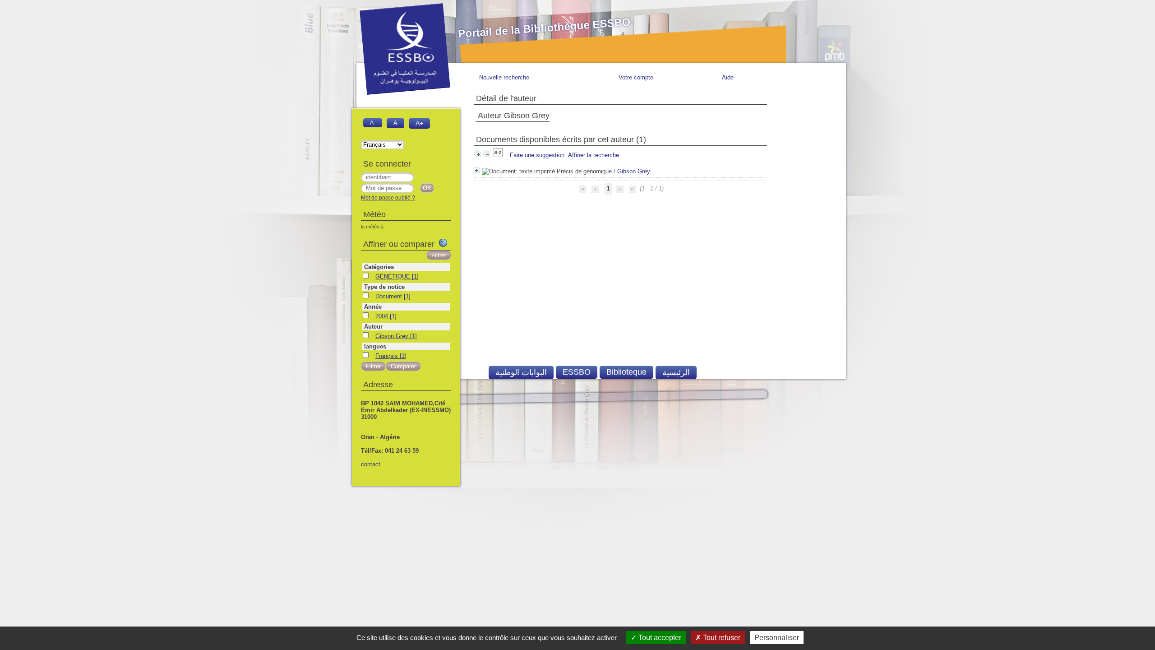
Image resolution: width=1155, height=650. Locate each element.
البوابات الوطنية (521, 372)
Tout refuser (720, 637)
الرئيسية (676, 372)
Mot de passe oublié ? (388, 198)
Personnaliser (776, 637)
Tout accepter (659, 637)
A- (372, 122)
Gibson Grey (633, 171)
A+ (419, 123)
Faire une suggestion (537, 155)
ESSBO (577, 371)
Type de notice (384, 286)
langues (375, 346)
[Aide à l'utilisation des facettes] (443, 243)
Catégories (379, 267)
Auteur (373, 326)
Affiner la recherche (593, 155)
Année (373, 306)
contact (370, 464)
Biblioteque (626, 371)
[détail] (477, 170)
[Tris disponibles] (499, 155)
